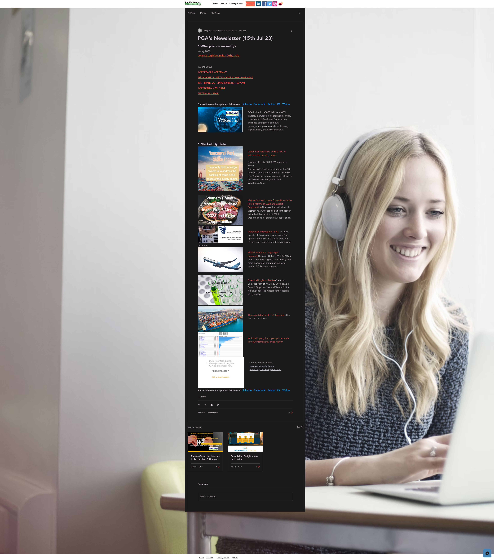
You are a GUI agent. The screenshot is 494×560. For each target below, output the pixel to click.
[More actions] (291, 30)
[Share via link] (218, 404)
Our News (215, 13)
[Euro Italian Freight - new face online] (245, 442)
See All (300, 427)
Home (201, 557)
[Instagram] (274, 3)
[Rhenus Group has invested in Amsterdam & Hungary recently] (205, 442)
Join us (235, 557)
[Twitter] (269, 3)
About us (209, 557)
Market (203, 13)
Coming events (223, 557)
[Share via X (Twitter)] (205, 404)
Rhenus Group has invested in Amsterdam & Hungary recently (205, 458)
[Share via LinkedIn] (211, 404)
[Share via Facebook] (199, 404)
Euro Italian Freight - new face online (244, 458)
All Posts (191, 13)
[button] (299, 13)
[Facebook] (264, 3)
